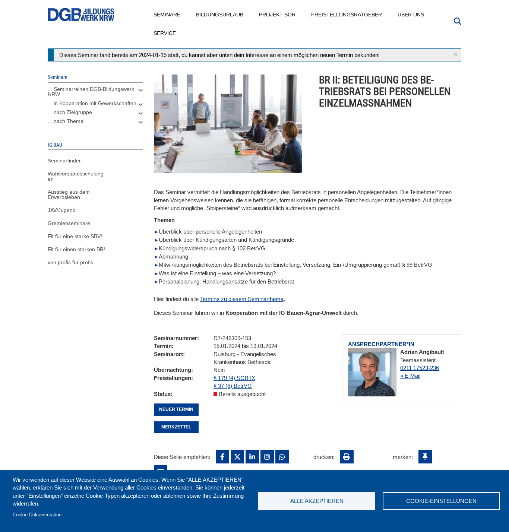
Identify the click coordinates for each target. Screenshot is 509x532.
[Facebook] (222, 456)
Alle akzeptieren (317, 501)
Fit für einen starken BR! (76, 249)
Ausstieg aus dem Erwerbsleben (69, 194)
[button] (455, 54)
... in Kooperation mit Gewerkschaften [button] (92, 103)
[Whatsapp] (282, 456)
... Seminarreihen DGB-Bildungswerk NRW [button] (91, 91)
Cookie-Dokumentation (37, 514)
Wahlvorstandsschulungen (76, 176)
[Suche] (457, 20)
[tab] (95, 93)
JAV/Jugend (62, 210)
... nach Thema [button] (65, 121)
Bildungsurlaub (220, 15)
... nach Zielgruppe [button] (70, 112)
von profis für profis (70, 262)
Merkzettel (176, 427)
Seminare (167, 15)
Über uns (411, 15)
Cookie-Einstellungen (441, 501)
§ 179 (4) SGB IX (234, 378)
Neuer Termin (176, 409)
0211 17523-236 (419, 368)
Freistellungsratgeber (347, 15)
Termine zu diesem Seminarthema (242, 299)
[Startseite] (81, 15)
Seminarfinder (64, 161)
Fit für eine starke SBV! (75, 236)
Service (165, 33)
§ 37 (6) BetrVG (233, 386)
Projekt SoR (277, 15)
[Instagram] (267, 456)
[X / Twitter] (237, 456)
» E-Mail (410, 376)
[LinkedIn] (252, 456)
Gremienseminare (69, 223)
